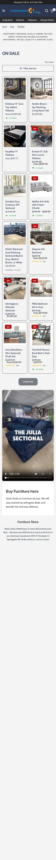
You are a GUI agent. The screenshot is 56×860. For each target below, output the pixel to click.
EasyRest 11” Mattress (11, 153)
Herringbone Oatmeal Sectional (11, 307)
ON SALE (20, 26)
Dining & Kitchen (47, 20)
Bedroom (20, 20)
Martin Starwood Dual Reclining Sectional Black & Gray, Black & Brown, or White (14, 256)
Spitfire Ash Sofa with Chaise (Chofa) (40, 205)
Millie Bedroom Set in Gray (40, 305)
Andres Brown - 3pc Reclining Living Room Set (40, 107)
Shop (12, 26)
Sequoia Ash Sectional (38, 251)
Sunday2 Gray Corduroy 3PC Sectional (12, 205)
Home (4, 26)
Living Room (7, 20)
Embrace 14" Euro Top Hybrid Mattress (14, 107)
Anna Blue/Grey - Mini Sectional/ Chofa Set (14, 353)
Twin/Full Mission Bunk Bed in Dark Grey (41, 353)
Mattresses (32, 20)
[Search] (46, 10)
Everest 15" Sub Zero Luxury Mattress (40, 155)
